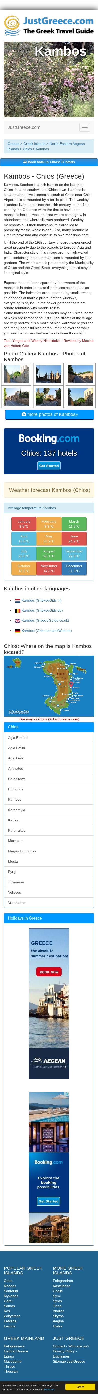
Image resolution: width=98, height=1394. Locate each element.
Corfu (8, 1301)
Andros (58, 1311)
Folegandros (63, 1281)
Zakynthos (12, 1316)
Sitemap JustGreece (69, 1361)
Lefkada (10, 1321)
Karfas (13, 820)
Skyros (58, 1316)
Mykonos (11, 1296)
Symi (57, 1296)
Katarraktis (16, 830)
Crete (8, 1281)
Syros (57, 1301)
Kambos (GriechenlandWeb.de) (47, 631)
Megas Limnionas (22, 851)
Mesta (13, 861)
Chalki (58, 1291)
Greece (13, 144)
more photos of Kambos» (52, 414)
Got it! (80, 1387)
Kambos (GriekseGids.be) (42, 610)
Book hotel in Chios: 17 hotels (51, 162)
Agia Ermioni (18, 738)
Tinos (57, 1306)
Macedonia (12, 1361)
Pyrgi (12, 872)
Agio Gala (16, 758)
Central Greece (16, 1351)
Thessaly (11, 1371)
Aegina (58, 1321)
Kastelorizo (61, 1286)
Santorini (11, 1291)
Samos (9, 1306)
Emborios (15, 789)
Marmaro (15, 841)
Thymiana (16, 882)
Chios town (17, 779)
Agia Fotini (16, 748)
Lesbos (9, 1326)
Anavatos (15, 768)
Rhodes (10, 1286)
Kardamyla (16, 810)
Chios (27, 149)
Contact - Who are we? (71, 1346)
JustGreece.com (24, 127)
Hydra (57, 1326)
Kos (7, 1311)
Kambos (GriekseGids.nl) (42, 600)
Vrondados (16, 903)
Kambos (14, 799)
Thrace (9, 1366)
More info (49, 1389)
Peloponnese (14, 1346)
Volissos (14, 892)
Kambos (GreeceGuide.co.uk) (45, 620)
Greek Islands (34, 144)
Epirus (9, 1356)
